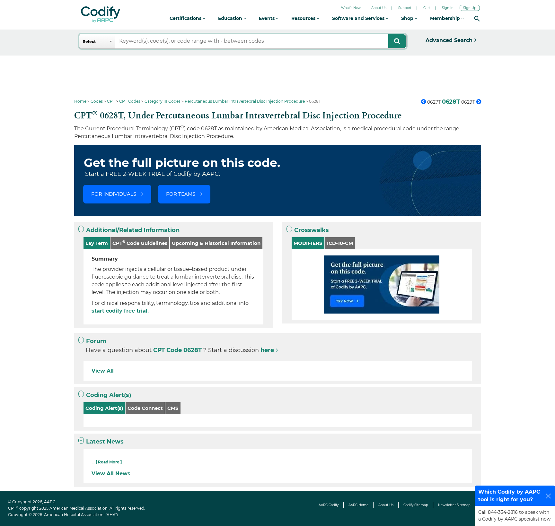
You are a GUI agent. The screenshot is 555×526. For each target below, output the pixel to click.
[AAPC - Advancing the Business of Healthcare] (101, 14)
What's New (351, 8)
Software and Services (359, 18)
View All (103, 371)
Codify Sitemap (415, 505)
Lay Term (96, 243)
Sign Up (469, 8)
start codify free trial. (120, 311)
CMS (173, 408)
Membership (445, 18)
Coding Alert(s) (108, 395)
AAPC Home (358, 505)
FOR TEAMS (180, 194)
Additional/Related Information (133, 230)
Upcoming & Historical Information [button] (216, 243)
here (267, 350)
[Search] (477, 18)
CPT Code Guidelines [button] (139, 242)
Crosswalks (311, 230)
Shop (408, 18)
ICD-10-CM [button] (340, 243)
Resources (304, 18)
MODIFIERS (308, 243)
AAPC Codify (329, 505)
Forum (96, 341)
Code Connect (145, 408)
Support (404, 8)
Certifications (186, 18)
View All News (111, 473)
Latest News (105, 441)
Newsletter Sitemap (454, 505)
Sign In (448, 8)
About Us (378, 8)
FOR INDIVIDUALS (113, 194)
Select (89, 41)
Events (267, 18)
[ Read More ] (109, 462)
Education (230, 18)
